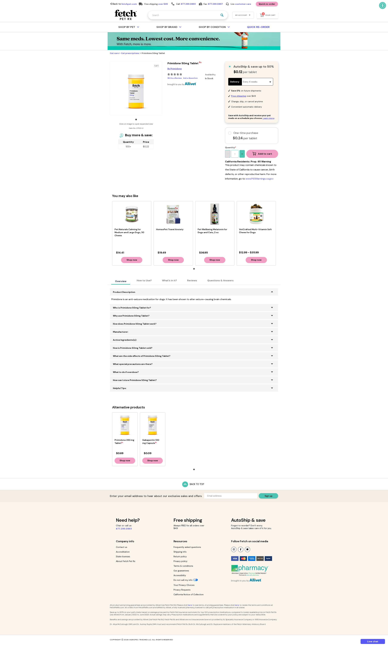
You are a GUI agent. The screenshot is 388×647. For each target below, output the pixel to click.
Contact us (121, 547)
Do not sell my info (183, 580)
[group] (136, 91)
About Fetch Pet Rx (125, 561)
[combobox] (188, 15)
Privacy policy (180, 561)
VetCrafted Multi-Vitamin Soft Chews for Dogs (255, 231)
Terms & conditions (183, 566)
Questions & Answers (220, 280)
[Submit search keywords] (222, 15)
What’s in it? (169, 280)
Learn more (268, 118)
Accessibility (180, 575)
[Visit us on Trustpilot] (247, 549)
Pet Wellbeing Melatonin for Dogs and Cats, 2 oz (212, 231)
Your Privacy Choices (184, 585)
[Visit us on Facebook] (240, 549)
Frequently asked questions (187, 547)
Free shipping (188, 520)
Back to (124, 4)
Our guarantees (181, 570)
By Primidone (174, 68)
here (190, 605)
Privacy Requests (182, 589)
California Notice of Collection (189, 594)
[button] (242, 15)
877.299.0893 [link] (188, 4)
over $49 (163, 4)
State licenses (123, 556)
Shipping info (180, 551)
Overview (120, 281)
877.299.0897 (215, 4)
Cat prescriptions (130, 53)
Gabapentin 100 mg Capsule (150, 441)
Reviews (192, 280)
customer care (243, 4)
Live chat (372, 641)
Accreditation (123, 551)
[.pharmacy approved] (250, 570)
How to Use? (144, 280)
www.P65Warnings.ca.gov (259, 178)
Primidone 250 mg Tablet (124, 441)
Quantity (230, 147)
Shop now (132, 259)
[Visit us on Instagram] (233, 549)
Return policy (180, 556)
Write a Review (174, 78)
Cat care (114, 53)
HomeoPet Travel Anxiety (169, 229)
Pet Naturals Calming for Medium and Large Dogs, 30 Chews (129, 232)
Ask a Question (190, 78)
